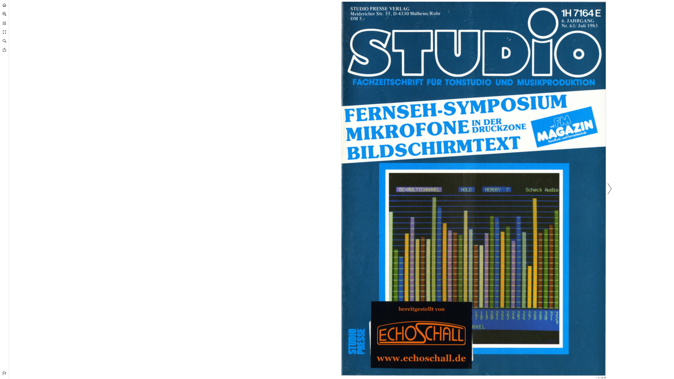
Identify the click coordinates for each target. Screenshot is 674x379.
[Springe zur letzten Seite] (605, 377)
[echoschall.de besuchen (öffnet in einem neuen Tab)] (4, 5)
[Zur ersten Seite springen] (596, 377)
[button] (4, 13)
